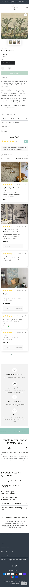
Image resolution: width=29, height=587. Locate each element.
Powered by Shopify (14, 583)
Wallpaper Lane (12, 581)
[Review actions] (25, 184)
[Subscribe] (27, 556)
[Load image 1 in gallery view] (10, 42)
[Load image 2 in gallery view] (14, 42)
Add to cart (14, 73)
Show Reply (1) (7, 246)
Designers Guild (5, 48)
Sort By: (18, 158)
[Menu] (2, 7)
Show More (11, 196)
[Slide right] (26, 2)
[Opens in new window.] (7, 263)
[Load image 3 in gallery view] (18, 42)
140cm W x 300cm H (8, 63)
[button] (23, 7)
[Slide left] (2, 2)
